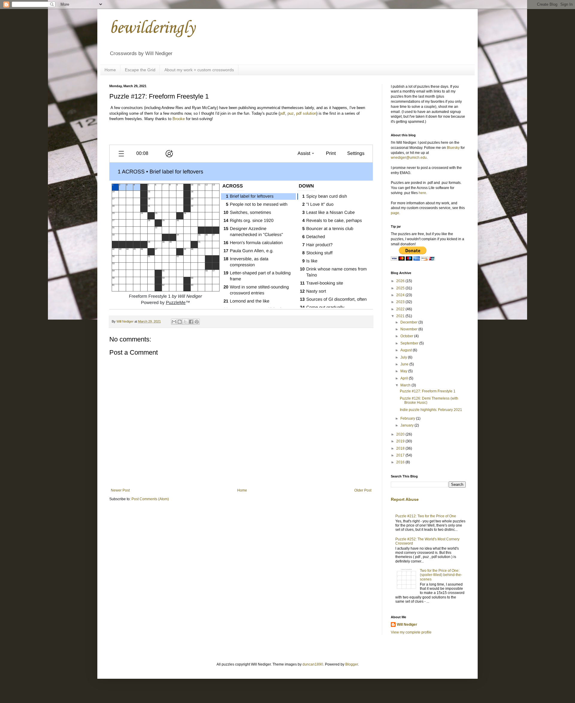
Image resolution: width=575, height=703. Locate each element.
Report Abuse (405, 499)
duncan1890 (312, 664)
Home (110, 69)
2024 (400, 295)
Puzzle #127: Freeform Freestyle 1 (428, 391)
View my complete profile (411, 632)
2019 (400, 441)
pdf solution (306, 113)
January (407, 425)
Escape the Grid (140, 69)
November (409, 329)
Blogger (351, 664)
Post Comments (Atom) (150, 499)
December (409, 322)
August (406, 350)
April (404, 378)
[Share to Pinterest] (197, 322)
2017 (400, 455)
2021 (400, 316)
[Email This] (174, 322)
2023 (400, 302)
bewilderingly (152, 28)
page (395, 213)
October (407, 336)
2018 (400, 448)
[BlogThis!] (180, 322)
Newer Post (120, 490)
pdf (282, 113)
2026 (400, 281)
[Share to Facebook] (191, 322)
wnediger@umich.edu (409, 157)
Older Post (362, 490)
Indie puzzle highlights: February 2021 (431, 410)
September (409, 343)
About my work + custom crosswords (199, 69)
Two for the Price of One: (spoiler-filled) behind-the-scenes (441, 575)
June (404, 364)
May (404, 371)
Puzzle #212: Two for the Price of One (425, 516)
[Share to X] (185, 322)
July (404, 357)
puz (291, 113)
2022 (400, 309)
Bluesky (453, 148)
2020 (400, 434)
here (422, 193)
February (408, 418)
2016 (400, 462)
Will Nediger (407, 624)
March (405, 385)
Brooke (178, 119)
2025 (400, 288)
